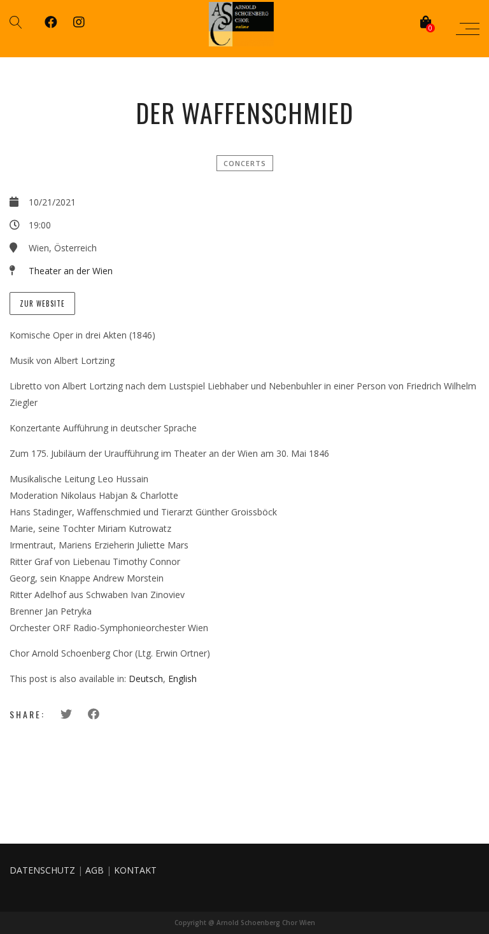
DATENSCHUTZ (42, 870)
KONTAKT (135, 870)
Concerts (244, 163)
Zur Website (42, 303)
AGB (94, 870)
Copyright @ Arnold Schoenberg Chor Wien (244, 922)
